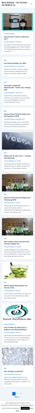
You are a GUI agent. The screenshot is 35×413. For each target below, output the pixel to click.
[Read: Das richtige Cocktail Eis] (17, 356)
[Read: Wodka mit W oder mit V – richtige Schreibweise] (17, 141)
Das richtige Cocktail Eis (13, 371)
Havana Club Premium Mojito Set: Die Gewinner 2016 (17, 115)
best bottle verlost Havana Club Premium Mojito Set (16, 243)
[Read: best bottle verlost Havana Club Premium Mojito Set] (17, 226)
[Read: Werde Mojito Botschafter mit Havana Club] (17, 270)
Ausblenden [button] (25, 408)
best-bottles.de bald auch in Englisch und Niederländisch (15, 328)
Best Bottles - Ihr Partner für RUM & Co (14, 3)
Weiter (18, 397)
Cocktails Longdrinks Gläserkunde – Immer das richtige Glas (17, 87)
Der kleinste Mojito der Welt (15, 63)
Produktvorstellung (9, 33)
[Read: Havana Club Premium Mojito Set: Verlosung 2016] (17, 182)
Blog (5, 60)
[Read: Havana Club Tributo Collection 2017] (17, 22)
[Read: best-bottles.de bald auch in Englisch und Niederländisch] (17, 312)
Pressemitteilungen (9, 324)
